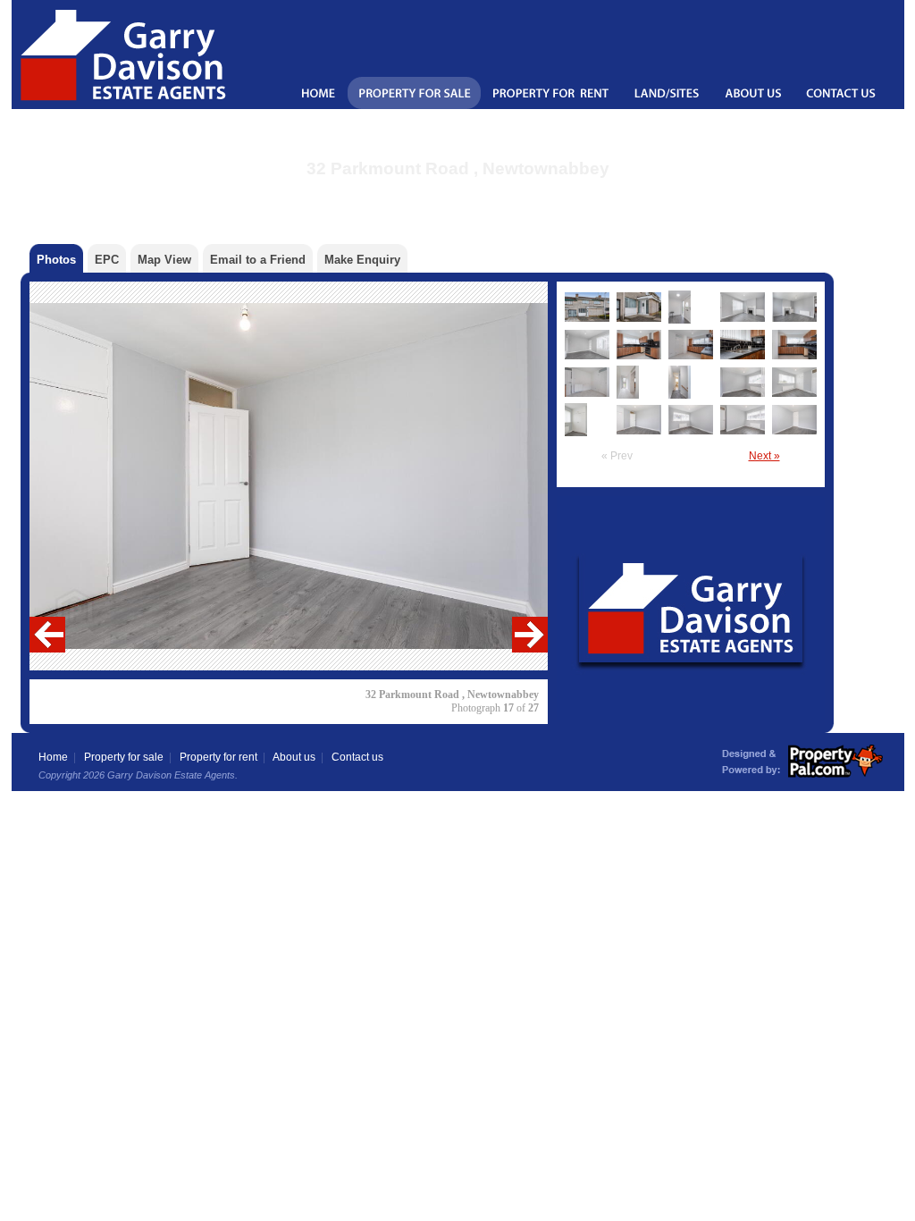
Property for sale (124, 757)
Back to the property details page (458, 191)
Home (53, 757)
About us (294, 757)
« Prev (617, 456)
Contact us (357, 757)
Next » (764, 456)
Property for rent (218, 757)
